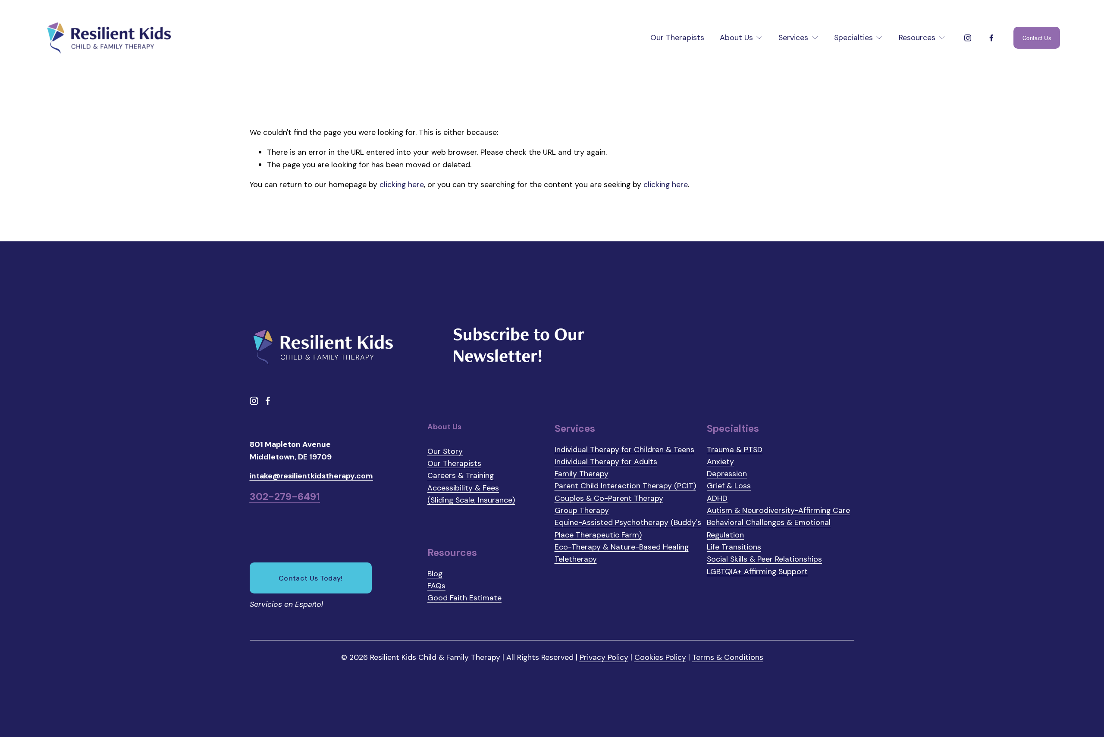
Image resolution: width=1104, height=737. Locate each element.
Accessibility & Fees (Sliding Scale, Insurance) (471, 494)
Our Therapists (677, 37)
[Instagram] (967, 38)
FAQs (436, 585)
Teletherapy (576, 559)
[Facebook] (991, 38)
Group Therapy (582, 510)
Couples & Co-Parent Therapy (609, 498)
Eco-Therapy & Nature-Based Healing (622, 547)
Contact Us (1036, 38)
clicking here (402, 184)
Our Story (445, 451)
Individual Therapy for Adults (606, 461)
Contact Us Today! (310, 578)
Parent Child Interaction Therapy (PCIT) (625, 485)
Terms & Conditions (727, 657)
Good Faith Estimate (464, 598)
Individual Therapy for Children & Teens (624, 449)
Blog (434, 573)
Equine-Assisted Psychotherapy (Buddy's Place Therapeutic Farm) (628, 528)
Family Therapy (581, 473)
